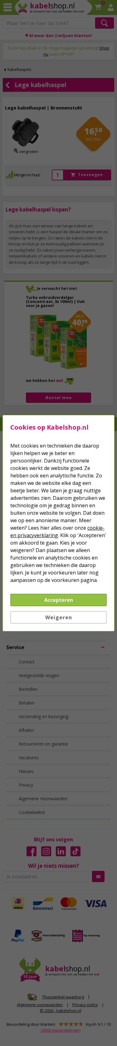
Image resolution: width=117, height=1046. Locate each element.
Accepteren (58, 600)
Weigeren (58, 617)
